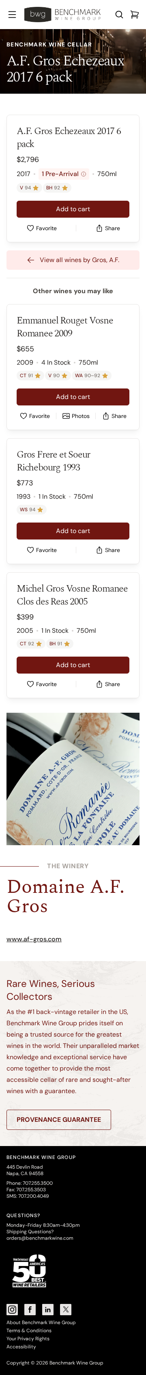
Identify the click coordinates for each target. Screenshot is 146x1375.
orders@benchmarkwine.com (39, 1238)
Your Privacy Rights (27, 1338)
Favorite (46, 228)
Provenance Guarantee (59, 1119)
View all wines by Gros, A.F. (79, 260)
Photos (81, 416)
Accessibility (21, 1347)
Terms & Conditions (29, 1330)
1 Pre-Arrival (63, 174)
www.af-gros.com (34, 939)
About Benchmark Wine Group (41, 1322)
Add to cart (73, 209)
